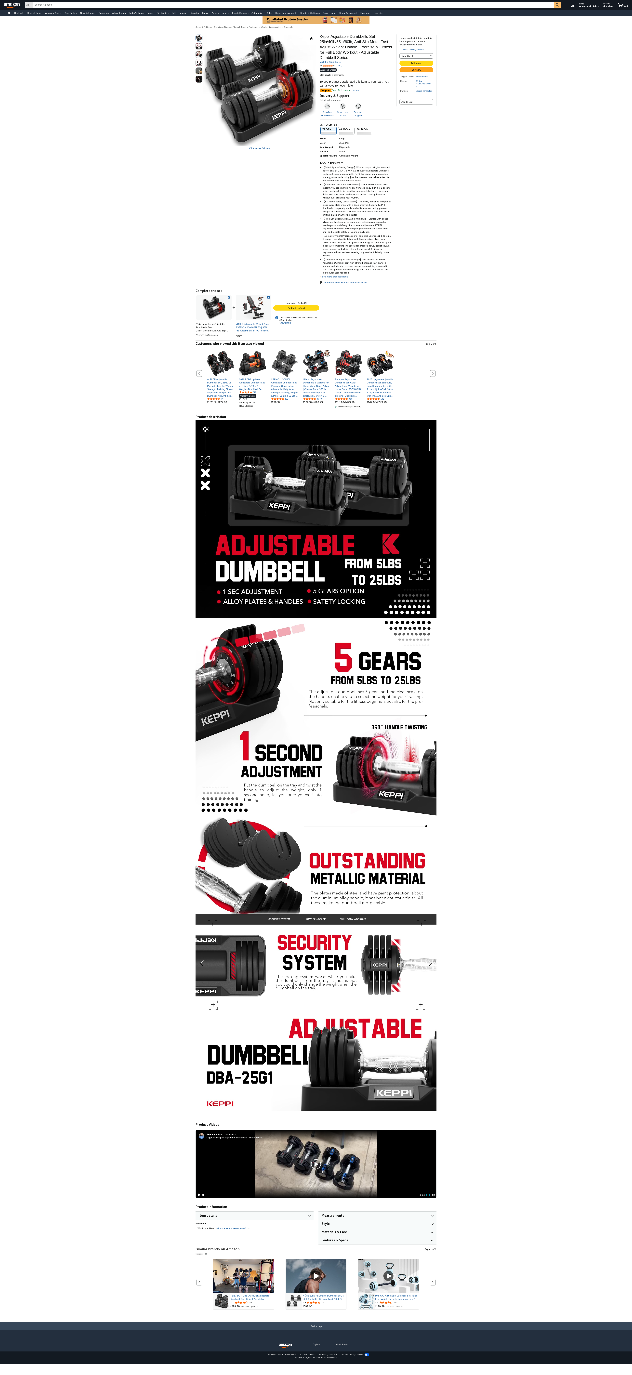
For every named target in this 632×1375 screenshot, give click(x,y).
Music (205, 13)
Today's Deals (136, 13)
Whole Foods (119, 13)
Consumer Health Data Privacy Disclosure (319, 1354)
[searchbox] (293, 5)
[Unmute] (433, 1195)
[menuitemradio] (428, 1195)
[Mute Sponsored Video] (270, 1289)
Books (150, 13)
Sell (173, 13)
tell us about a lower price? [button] (231, 1228)
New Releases (87, 13)
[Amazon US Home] (285, 1345)
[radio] (199, 38)
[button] (7, 13)
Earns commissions (227, 1134)
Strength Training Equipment (246, 27)
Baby (269, 13)
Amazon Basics (53, 13)
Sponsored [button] (200, 1254)
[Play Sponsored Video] (316, 1276)
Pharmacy (365, 13)
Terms (355, 90)
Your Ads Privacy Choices (352, 1354)
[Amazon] (12, 5)
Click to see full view (259, 148)
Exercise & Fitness (222, 27)
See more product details (335, 276)
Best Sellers (71, 13)
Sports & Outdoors (310, 13)
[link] (253, 307)
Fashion (183, 13)
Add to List (406, 102)
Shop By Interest (348, 13)
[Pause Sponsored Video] (270, 1283)
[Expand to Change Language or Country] (574, 6)
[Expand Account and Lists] (598, 6)
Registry (194, 13)
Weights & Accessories (271, 27)
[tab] (279, 919)
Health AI (19, 13)
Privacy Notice (291, 1354)
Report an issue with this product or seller (345, 282)
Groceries (103, 13)
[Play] (198, 1194)
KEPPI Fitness (422, 76)
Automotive (257, 13)
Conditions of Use (275, 1354)
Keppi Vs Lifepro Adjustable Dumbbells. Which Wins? (234, 1137)
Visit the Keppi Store (330, 62)
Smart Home (329, 13)
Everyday (378, 13)
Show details (285, 323)
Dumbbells (288, 27)
